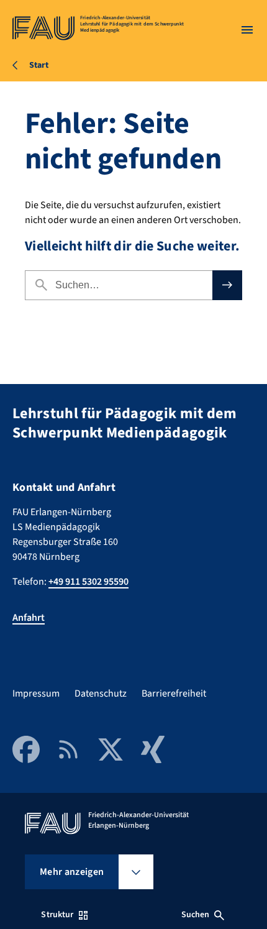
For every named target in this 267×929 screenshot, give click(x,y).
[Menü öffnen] (247, 29)
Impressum (36, 693)
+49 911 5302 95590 (88, 581)
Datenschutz (101, 693)
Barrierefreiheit (174, 693)
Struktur (57, 914)
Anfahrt (28, 618)
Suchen (195, 914)
